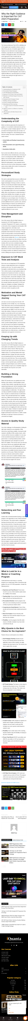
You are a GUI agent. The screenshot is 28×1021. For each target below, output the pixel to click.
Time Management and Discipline (10, 92)
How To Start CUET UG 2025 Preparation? (21, 817)
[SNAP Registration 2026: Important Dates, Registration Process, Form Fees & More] (5, 845)
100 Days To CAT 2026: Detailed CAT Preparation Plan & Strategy (17, 852)
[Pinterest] (9, 24)
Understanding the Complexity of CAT (11, 89)
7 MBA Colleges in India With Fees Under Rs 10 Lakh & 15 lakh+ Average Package (13, 925)
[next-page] (5, 866)
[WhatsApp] (12, 24)
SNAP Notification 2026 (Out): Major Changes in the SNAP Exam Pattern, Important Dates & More (13, 916)
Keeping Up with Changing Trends (11, 99)
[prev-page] (2, 866)
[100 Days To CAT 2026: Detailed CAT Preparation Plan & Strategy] (5, 852)
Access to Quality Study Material (10, 102)
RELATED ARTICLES (6, 840)
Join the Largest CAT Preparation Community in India (14, 106)
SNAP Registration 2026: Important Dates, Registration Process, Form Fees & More (17, 845)
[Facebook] (2, 24)
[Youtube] (16, 945)
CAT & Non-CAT (8, 10)
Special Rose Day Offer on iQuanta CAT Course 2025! (7, 817)
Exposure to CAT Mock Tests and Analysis (12, 94)
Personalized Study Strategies (10, 91)
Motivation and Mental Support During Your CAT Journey (13, 96)
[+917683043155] (26, 515)
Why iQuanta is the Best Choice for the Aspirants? (12, 112)
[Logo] (4, 7)
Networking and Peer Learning (10, 104)
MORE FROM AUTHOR (18, 840)
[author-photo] (14, 830)
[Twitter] (6, 24)
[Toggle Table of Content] (23, 87)
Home (2, 10)
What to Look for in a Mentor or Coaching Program (13, 109)
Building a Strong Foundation (10, 100)
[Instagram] (14, 945)
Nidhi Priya (5, 21)
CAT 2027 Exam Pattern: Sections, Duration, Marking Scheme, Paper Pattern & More (13, 921)
